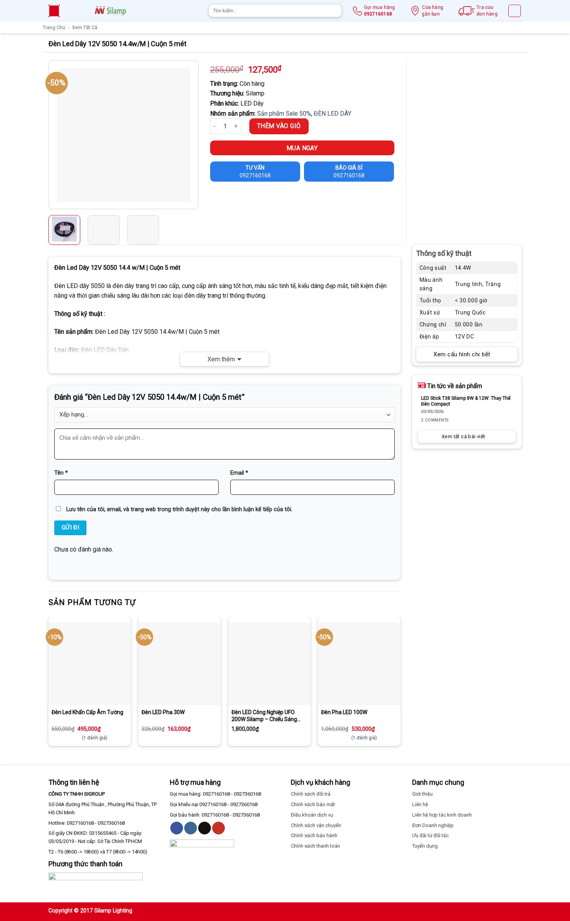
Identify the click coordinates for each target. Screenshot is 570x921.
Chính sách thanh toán (315, 846)
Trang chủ (54, 27)
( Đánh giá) (94, 738)
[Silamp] (110, 10)
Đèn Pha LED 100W (344, 712)
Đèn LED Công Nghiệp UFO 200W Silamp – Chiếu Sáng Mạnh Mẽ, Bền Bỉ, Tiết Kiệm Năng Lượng (264, 716)
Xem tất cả (84, 27)
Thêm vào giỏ (279, 126)
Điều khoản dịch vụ (312, 815)
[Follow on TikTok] (204, 828)
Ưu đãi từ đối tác (430, 835)
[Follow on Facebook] (176, 828)
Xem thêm (221, 359)
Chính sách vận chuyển (316, 825)
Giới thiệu (422, 794)
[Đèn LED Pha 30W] (179, 664)
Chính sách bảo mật (313, 804)
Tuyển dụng (425, 846)
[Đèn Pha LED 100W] (359, 664)
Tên (61, 473)
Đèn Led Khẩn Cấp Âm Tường (87, 712)
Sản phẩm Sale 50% (284, 113)
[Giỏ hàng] (514, 11)
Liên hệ (420, 804)
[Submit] (334, 10)
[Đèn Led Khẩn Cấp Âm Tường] (89, 664)
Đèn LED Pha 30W (163, 712)
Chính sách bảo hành (314, 835)
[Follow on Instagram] (190, 828)
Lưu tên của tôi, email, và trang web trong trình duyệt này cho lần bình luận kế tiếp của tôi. (179, 509)
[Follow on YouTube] (218, 828)
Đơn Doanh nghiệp (433, 825)
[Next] (191, 134)
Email (239, 473)
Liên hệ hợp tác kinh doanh (442, 815)
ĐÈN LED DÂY (332, 113)
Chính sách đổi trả (310, 794)
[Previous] (55, 134)
